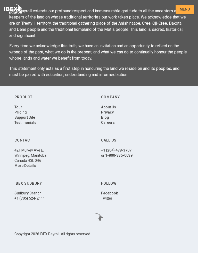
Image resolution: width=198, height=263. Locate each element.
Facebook (109, 193)
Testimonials (25, 122)
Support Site (24, 117)
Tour (18, 107)
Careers (108, 122)
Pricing (20, 112)
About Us (108, 107)
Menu (185, 9)
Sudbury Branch (28, 193)
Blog (105, 117)
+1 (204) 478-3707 (116, 150)
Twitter (106, 198)
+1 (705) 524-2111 (29, 198)
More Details (25, 166)
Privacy (107, 112)
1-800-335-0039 (119, 155)
